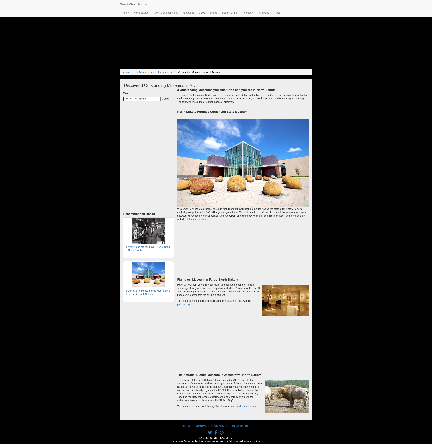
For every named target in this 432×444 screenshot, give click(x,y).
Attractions (188, 12)
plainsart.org (184, 304)
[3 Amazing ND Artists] (148, 231)
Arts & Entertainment (166, 12)
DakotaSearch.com (133, 4)
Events (213, 12)
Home (125, 12)
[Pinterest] (222, 433)
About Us (186, 425)
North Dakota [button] (141, 12)
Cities (202, 12)
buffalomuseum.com (246, 406)
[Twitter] (210, 433)
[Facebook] (215, 433)
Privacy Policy (217, 425)
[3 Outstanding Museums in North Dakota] (148, 274)
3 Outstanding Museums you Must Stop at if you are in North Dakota (148, 292)
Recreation (248, 12)
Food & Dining (229, 12)
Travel (277, 12)
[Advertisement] (216, 44)
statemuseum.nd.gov (197, 219)
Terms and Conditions (239, 425)
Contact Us (201, 425)
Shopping (264, 12)
